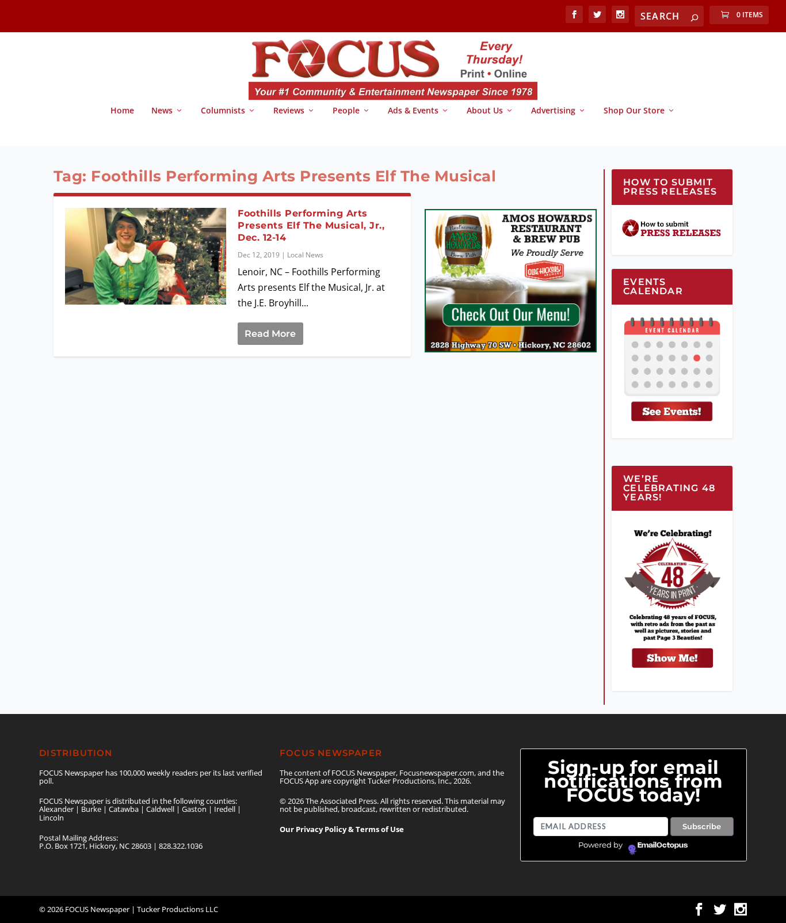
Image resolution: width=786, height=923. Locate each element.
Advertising (553, 111)
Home (122, 111)
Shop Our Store (634, 111)
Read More (270, 333)
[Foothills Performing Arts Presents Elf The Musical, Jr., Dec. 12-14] (146, 256)
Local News (305, 255)
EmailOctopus (663, 845)
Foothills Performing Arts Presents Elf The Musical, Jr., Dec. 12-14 (311, 225)
